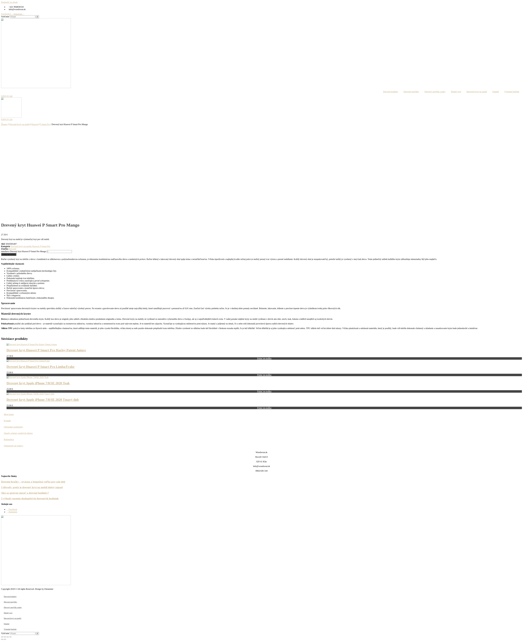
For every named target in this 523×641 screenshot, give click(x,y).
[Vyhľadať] (37, 16)
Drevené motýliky (411, 92)
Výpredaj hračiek (511, 92)
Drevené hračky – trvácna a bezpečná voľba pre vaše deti (33, 481)
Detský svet (456, 92)
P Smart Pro (45, 124)
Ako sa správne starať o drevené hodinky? (25, 492)
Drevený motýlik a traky (435, 92)
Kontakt (7, 421)
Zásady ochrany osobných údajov (18, 433)
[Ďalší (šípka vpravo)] (5, 639)
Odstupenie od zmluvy (13, 446)
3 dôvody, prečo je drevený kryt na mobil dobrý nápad (32, 487)
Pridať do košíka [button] (264, 358)
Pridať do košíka (8, 254)
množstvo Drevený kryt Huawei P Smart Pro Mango (23, 251)
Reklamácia (9, 439)
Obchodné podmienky (13, 427)
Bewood (12, 249)
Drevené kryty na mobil (476, 92)
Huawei (34, 124)
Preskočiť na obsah (9, 2)
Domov (4, 124)
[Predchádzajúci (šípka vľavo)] (2, 639)
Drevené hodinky (390, 92)
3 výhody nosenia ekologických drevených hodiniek (30, 498)
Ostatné (495, 92)
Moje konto (9, 414)
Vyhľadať (5, 16)
